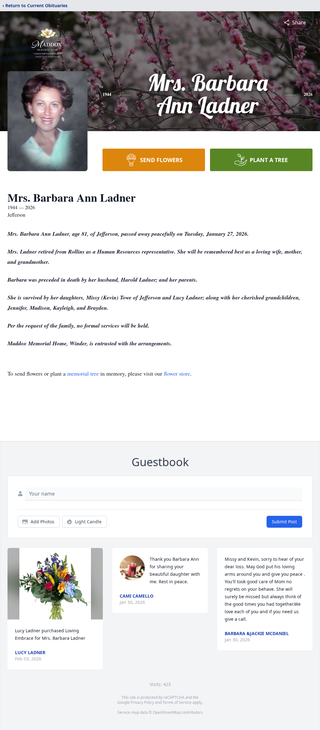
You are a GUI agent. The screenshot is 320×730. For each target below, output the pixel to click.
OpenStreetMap (167, 712)
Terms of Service (177, 702)
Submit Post (284, 522)
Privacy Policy (142, 702)
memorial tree (83, 373)
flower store (177, 373)
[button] (55, 583)
